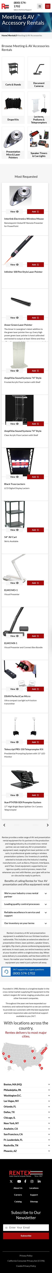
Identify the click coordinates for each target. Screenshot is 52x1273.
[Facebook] (25, 1181)
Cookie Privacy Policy (26, 1266)
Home (4, 35)
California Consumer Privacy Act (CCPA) (26, 1260)
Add (34, 211)
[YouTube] (19, 1181)
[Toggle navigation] (47, 6)
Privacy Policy (26, 1255)
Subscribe (26, 1236)
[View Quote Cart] (39, 6)
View (12, 211)
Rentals (12, 35)
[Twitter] (11, 1181)
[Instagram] (32, 1181)
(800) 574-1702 (24, 973)
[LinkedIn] (39, 1181)
